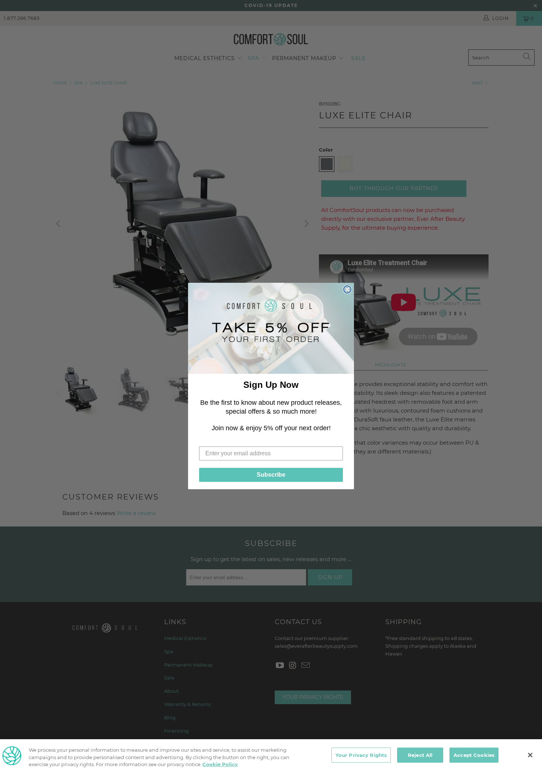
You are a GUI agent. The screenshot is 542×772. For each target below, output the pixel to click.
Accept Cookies (474, 755)
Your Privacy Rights (361, 755)
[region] (271, 755)
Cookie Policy (220, 764)
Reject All (420, 755)
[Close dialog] (347, 289)
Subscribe (271, 475)
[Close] (530, 755)
